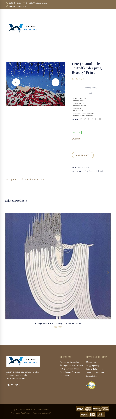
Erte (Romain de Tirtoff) (94, 171)
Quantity (76, 139)
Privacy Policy (91, 376)
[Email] (100, 119)
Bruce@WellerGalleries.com (36, 3)
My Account (91, 362)
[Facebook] (81, 119)
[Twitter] (85, 119)
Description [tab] (10, 179)
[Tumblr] (93, 119)
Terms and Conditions (95, 372)
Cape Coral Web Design (20, 413)
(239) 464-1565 (14, 3)
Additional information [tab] (32, 179)
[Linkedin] (96, 119)
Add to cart (82, 155)
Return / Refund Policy (95, 369)
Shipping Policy (92, 365)
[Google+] (89, 119)
